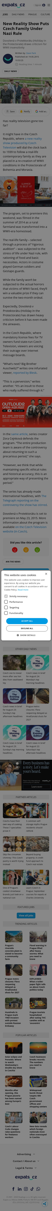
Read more (23, 589)
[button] (26, 635)
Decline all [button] (27, 628)
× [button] (46, 574)
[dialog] (26, 605)
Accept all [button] (27, 621)
